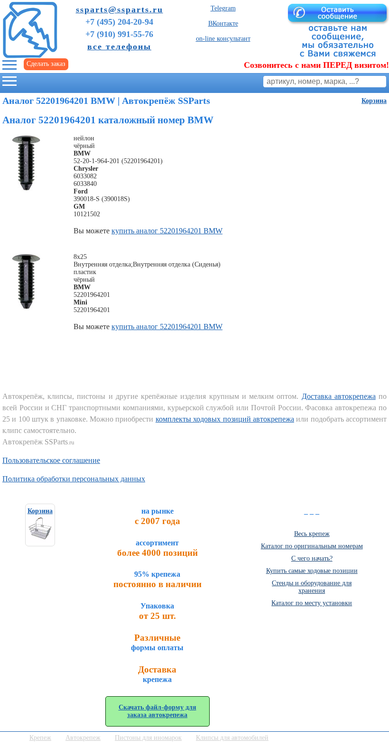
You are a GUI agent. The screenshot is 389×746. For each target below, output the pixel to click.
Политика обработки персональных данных (73, 479)
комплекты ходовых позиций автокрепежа (225, 419)
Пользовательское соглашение (51, 460)
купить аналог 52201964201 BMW (166, 231)
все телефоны (119, 46)
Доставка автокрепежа (339, 396)
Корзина (374, 100)
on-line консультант (223, 38)
